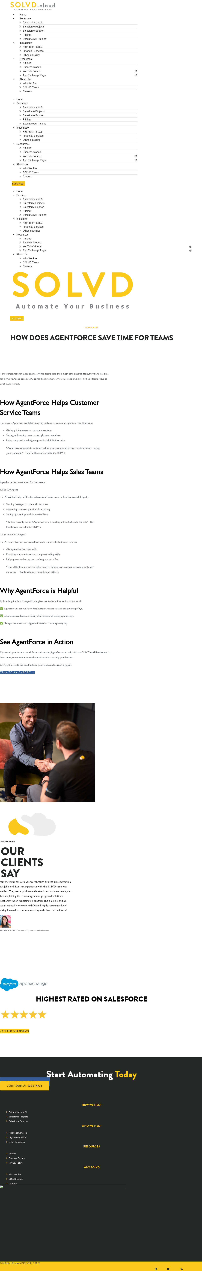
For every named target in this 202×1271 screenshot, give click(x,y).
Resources (26, 59)
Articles (27, 63)
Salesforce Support (33, 30)
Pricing (27, 34)
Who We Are (30, 83)
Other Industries (31, 55)
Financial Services (33, 51)
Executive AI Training (34, 39)
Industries (25, 43)
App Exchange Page (34, 75)
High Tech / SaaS (32, 46)
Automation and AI (33, 22)
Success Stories (32, 67)
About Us (25, 79)
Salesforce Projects (34, 26)
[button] (73, 95)
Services (24, 18)
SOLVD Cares (31, 87)
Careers (27, 91)
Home (23, 14)
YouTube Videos (32, 71)
